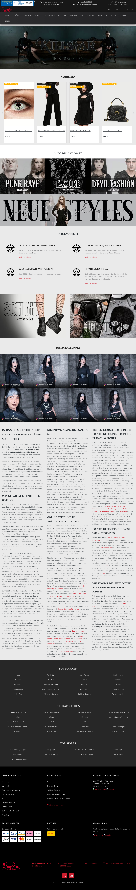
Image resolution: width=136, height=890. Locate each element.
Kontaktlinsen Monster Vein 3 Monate (18, 131)
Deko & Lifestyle (118, 727)
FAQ (3, 798)
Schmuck (85, 727)
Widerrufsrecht (53, 790)
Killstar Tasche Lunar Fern (112, 131)
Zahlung (5, 782)
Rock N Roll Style (51, 754)
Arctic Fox (18, 694)
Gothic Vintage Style (18, 750)
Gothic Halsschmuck (10, 811)
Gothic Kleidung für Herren (68, 609)
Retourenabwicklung (11, 790)
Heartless (105, 511)
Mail (104, 573)
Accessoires (51, 731)
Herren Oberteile (84, 722)
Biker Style (118, 754)
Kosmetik (18, 731)
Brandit (118, 680)
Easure (85, 680)
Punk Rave (115, 506)
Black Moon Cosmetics (51, 689)
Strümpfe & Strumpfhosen (17, 722)
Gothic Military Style (85, 754)
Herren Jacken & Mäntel (17, 727)
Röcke (51, 717)
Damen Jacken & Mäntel (118, 717)
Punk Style (118, 750)
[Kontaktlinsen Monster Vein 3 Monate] (19, 104)
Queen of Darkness (122, 509)
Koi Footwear (17, 689)
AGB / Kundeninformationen (59, 798)
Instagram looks (68, 347)
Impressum (52, 782)
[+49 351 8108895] (64, 875)
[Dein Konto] (127, 9)
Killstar (107, 506)
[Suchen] (117, 9)
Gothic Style (7, 807)
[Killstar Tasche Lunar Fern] (117, 104)
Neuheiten (68, 76)
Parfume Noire (118, 689)
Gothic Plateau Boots (61, 639)
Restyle (111, 509)
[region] (68, 112)
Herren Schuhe (51, 727)
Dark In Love (118, 675)
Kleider (18, 717)
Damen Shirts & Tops (17, 712)
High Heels (78, 639)
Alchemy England (51, 694)
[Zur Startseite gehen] (11, 9)
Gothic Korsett (113, 538)
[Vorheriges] (2, 112)
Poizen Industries (51, 684)
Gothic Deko (68, 641)
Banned (104, 509)
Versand (5, 786)
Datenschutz (52, 786)
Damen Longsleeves (51, 712)
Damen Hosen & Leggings (118, 712)
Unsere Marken (8, 803)
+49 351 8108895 (86, 2)
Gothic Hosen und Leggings (63, 596)
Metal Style (17, 754)
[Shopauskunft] (100, 789)
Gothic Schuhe (78, 631)
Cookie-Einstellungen (56, 794)
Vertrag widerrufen (55, 805)
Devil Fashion (84, 675)
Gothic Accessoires (65, 651)
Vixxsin (112, 511)
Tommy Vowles (118, 694)
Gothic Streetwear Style (84, 750)
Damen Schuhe (51, 722)
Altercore (123, 511)
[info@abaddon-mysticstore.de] (71, 875)
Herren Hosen (118, 722)
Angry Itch (96, 511)
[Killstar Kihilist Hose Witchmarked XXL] (51, 104)
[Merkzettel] (122, 9)
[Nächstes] (133, 112)
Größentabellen (105, 548)
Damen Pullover (84, 712)
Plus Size (104, 566)
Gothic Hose (102, 540)
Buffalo (118, 684)
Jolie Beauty (85, 689)
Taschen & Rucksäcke (84, 731)
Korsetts (84, 717)
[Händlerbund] (113, 789)
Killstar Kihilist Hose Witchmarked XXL (51, 131)
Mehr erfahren (25, 257)
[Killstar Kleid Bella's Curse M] (84, 104)
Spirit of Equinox (84, 694)
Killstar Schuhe (118, 731)
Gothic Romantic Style (18, 759)
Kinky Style (51, 750)
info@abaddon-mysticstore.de (86, 4)
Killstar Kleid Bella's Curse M (80, 131)
